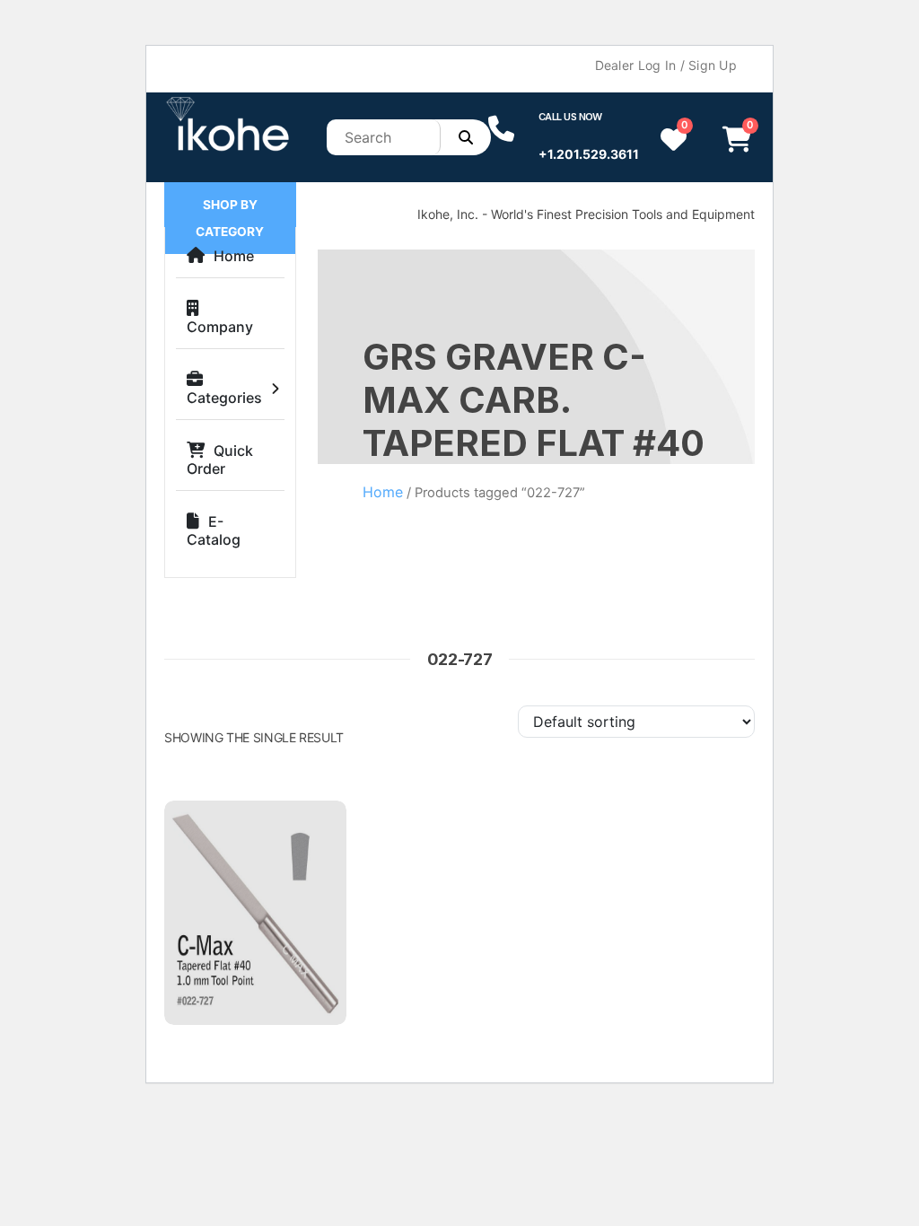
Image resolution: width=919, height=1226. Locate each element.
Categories (224, 398)
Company (220, 327)
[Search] (466, 137)
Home (234, 256)
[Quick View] (314, 836)
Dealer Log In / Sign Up (666, 65)
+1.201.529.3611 (588, 154)
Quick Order (220, 459)
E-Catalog (214, 530)
